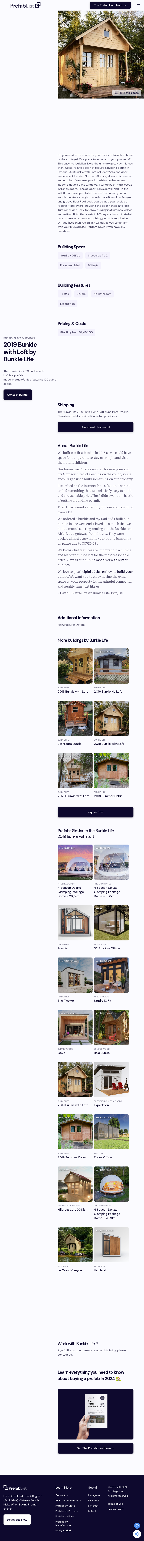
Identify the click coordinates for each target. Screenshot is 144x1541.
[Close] (121, 736)
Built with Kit (72, 799)
